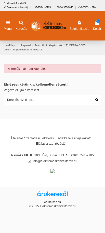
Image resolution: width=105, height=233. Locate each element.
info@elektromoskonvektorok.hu (55, 161)
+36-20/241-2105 (42, 7)
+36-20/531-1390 (87, 7)
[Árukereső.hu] (52, 195)
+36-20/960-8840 (65, 7)
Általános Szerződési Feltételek (32, 138)
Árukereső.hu (52, 201)
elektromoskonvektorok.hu (58, 206)
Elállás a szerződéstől (51, 143)
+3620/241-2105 (82, 155)
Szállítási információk (15, 3)
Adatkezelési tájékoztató (74, 138)
